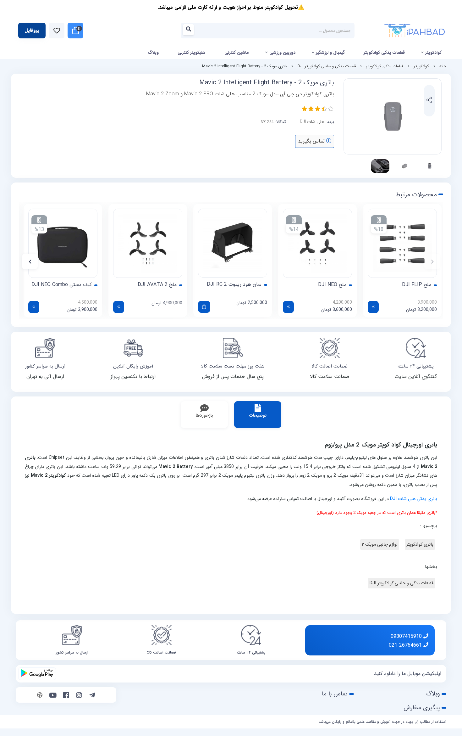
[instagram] (79, 695)
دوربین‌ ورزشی (282, 52)
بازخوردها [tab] (204, 415)
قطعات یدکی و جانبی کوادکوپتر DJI (327, 66)
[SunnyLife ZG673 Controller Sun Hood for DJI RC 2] (232, 243)
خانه (442, 66)
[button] (432, 261)
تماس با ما (335, 694)
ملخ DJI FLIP (416, 285)
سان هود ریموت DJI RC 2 (234, 284)
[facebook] (66, 695)
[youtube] (53, 695)
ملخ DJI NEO (332, 285)
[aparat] (40, 695)
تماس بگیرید (312, 141)
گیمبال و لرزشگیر (330, 52)
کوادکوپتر (433, 52)
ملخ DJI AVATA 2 (157, 285)
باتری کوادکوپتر (419, 544)
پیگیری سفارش (422, 707)
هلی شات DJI (312, 121)
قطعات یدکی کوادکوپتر (384, 52)
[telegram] (92, 695)
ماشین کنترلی (236, 52)
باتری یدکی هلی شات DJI (413, 499)
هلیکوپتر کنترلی (192, 52)
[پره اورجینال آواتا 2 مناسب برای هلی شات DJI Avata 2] (147, 243)
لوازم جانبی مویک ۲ (380, 544)
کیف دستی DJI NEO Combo (61, 285)
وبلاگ (153, 52)
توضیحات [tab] (258, 415)
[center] (190, 30)
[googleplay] (37, 673)
